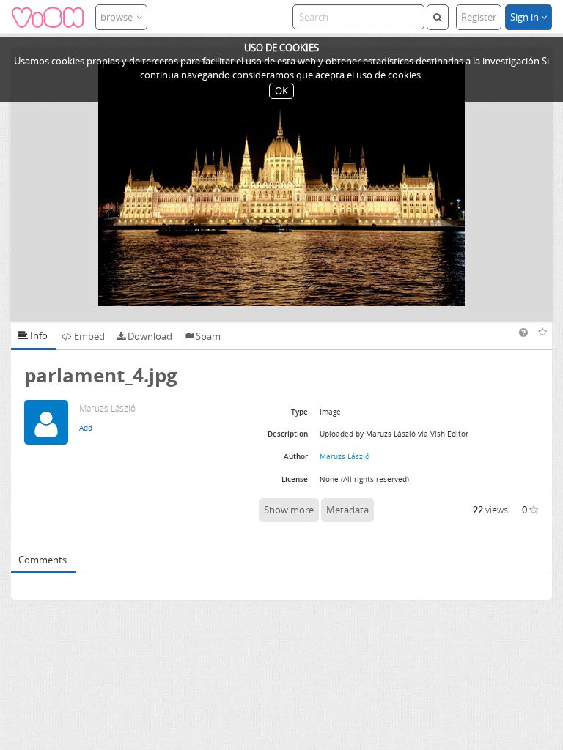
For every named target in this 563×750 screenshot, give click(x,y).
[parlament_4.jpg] (281, 184)
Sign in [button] (525, 16)
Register (478, 16)
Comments (42, 559)
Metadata (347, 509)
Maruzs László (344, 456)
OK (281, 90)
